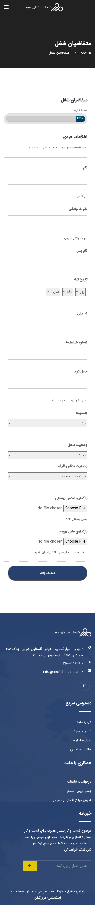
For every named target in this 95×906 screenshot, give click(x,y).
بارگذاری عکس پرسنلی (71, 498)
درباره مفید (84, 722)
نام (85, 167)
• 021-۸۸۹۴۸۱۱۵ (72, 664)
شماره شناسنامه (76, 342)
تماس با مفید (82, 731)
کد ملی (82, 313)
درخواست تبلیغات (79, 782)
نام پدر (82, 250)
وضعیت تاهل (77, 445)
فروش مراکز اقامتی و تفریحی (71, 800)
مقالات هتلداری (80, 750)
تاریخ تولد (80, 279)
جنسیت (81, 413)
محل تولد (80, 371)
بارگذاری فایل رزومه (73, 531)
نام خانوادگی (78, 209)
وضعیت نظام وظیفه (72, 466)
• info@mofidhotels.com (63, 672)
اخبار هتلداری (82, 740)
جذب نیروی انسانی (78, 791)
